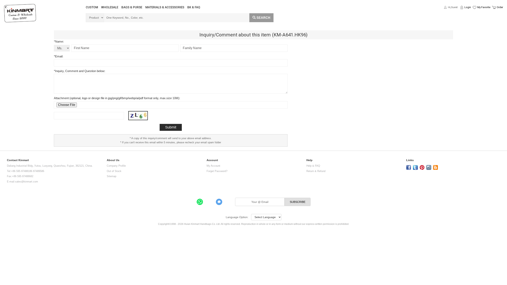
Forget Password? (217, 171)
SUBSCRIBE (297, 201)
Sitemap (111, 176)
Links (410, 160)
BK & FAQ (193, 7)
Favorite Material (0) (474, 20)
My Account (213, 165)
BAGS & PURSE (131, 7)
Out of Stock (114, 171)
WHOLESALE (109, 7)
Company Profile (116, 165)
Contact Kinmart (18, 160)
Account (212, 160)
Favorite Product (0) (474, 14)
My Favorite (483, 7)
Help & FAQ (313, 165)
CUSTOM (92, 7)
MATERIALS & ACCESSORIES (164, 7)
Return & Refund (315, 171)
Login (467, 7)
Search (263, 17)
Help (309, 160)
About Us (113, 160)
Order (500, 7)
